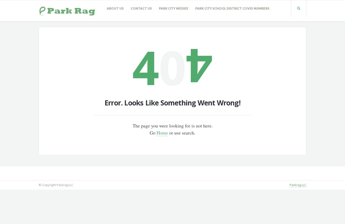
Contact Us (141, 8)
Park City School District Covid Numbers (232, 8)
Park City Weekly (173, 8)
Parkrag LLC (298, 185)
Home (162, 133)
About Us (115, 8)
